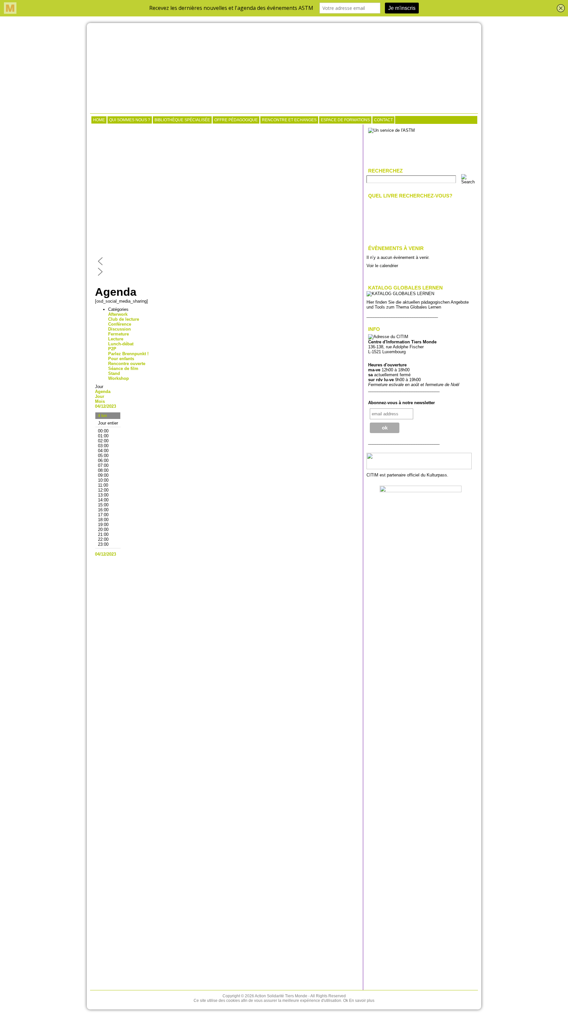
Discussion (119, 329)
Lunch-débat (120, 343)
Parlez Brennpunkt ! (128, 353)
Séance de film (123, 368)
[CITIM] (284, 69)
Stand (114, 373)
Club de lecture (123, 319)
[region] (226, 202)
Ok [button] (345, 1000)
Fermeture (118, 334)
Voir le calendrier (382, 265)
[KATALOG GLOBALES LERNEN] (400, 293)
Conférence (119, 324)
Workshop (118, 378)
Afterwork (118, 314)
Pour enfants (121, 358)
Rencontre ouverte (126, 363)
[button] (226, 261)
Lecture (115, 338)
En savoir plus (361, 1000)
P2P (112, 348)
